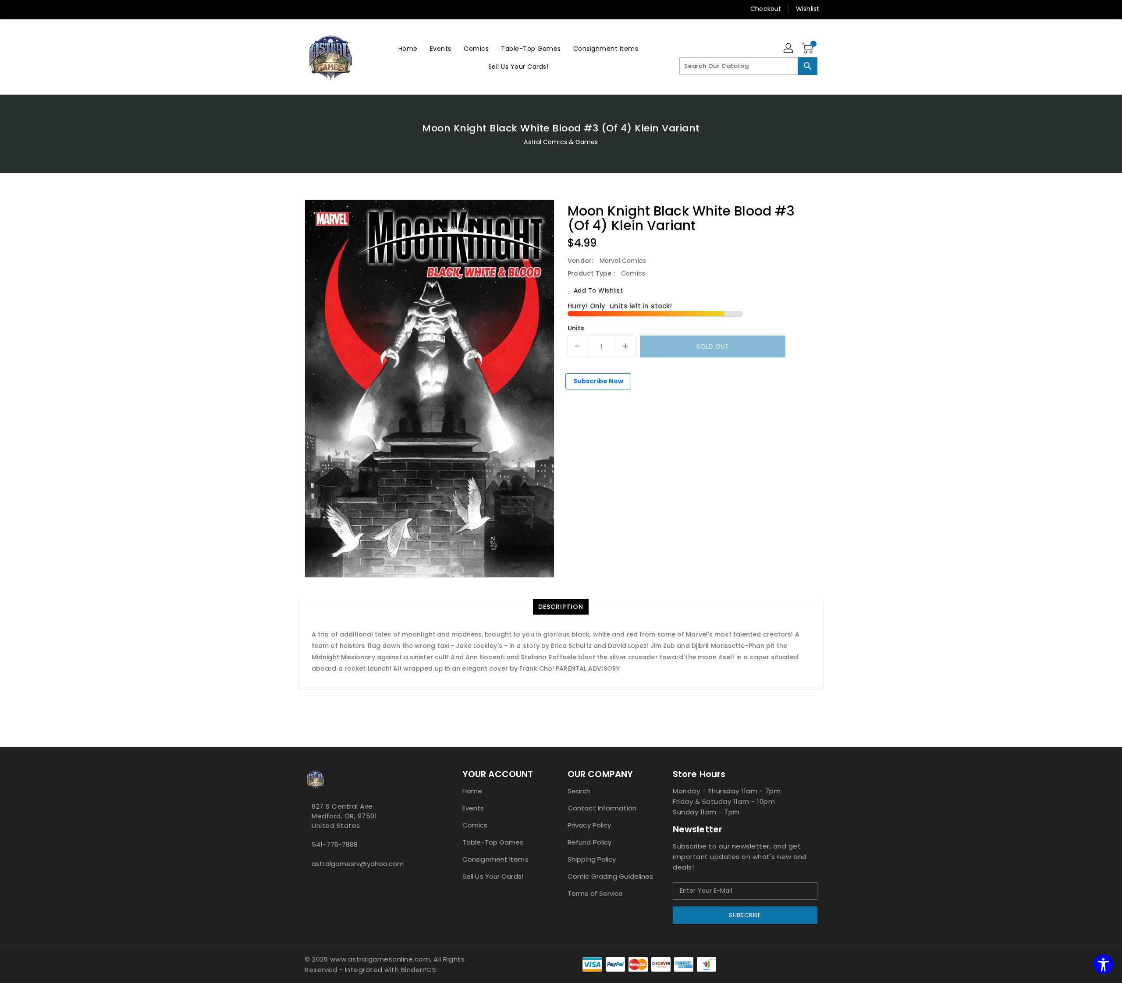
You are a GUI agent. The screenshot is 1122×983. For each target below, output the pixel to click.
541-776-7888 (335, 844)
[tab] (561, 607)
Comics (475, 825)
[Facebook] (292, 8)
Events (473, 808)
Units (576, 328)
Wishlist (807, 8)
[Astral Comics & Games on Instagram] (314, 883)
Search (579, 791)
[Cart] (808, 48)
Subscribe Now (598, 381)
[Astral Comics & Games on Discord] (321, 883)
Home (472, 791)
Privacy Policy (589, 825)
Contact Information (602, 808)
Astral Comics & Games (561, 142)
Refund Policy (589, 842)
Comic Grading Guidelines (610, 876)
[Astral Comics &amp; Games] (331, 57)
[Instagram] (309, 8)
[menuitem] (408, 48)
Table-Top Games (493, 842)
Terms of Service (595, 893)
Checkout (765, 8)
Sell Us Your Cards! (492, 876)
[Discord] (325, 8)
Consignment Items (495, 859)
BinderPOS (419, 969)
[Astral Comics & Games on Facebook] (307, 883)
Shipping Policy (592, 859)
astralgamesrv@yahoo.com (358, 863)
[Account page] (789, 48)
